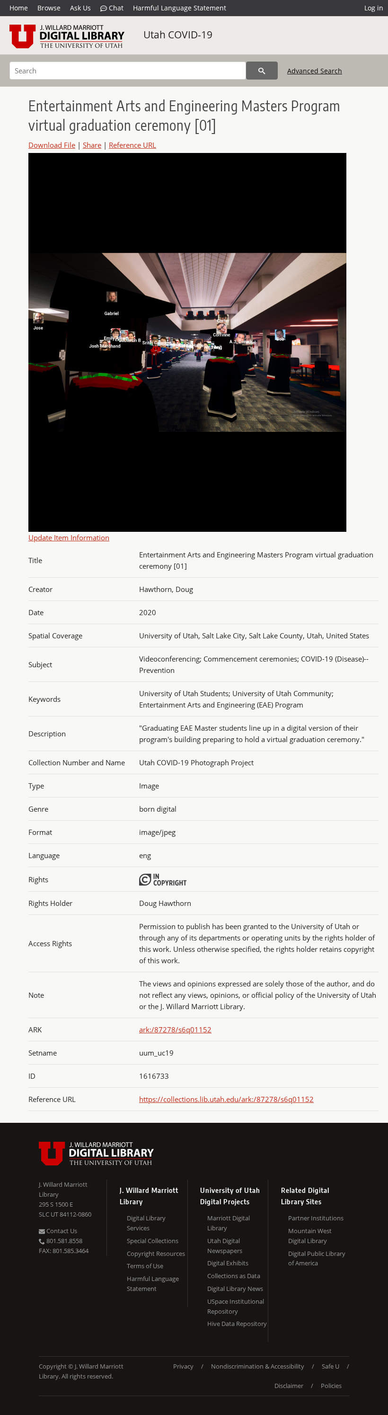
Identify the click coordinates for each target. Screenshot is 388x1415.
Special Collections (152, 1240)
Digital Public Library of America (316, 1258)
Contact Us (61, 1231)
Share (92, 145)
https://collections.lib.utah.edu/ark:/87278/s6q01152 (226, 1099)
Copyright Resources (156, 1253)
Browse (49, 7)
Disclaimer (288, 1385)
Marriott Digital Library (228, 1223)
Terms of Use (145, 1266)
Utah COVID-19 (177, 34)
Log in (373, 7)
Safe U (330, 1366)
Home (18, 7)
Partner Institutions (316, 1218)
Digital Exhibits (227, 1263)
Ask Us (80, 7)
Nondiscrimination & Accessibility (257, 1366)
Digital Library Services (146, 1223)
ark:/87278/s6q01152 (175, 1029)
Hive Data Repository (237, 1323)
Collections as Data (233, 1276)
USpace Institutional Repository (235, 1306)
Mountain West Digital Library (310, 1236)
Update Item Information (68, 537)
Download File (51, 145)
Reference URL (132, 145)
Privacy (183, 1366)
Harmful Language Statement (179, 7)
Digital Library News (235, 1288)
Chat (115, 7)
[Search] (262, 71)
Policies (331, 1385)
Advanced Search (314, 70)
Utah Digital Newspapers (224, 1245)
